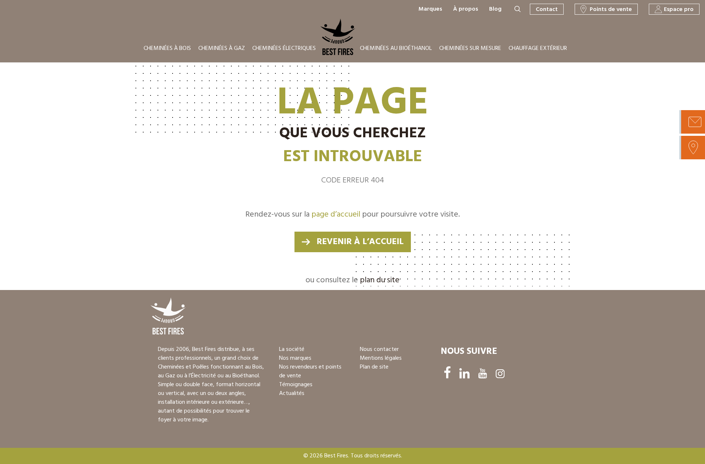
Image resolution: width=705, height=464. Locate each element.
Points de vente (611, 9)
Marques (430, 9)
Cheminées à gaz (221, 48)
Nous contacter (379, 349)
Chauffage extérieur (538, 48)
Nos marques (295, 358)
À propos (465, 9)
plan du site (380, 280)
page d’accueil (335, 214)
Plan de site (374, 367)
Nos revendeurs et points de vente (310, 371)
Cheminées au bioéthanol (396, 48)
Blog (495, 9)
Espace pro (679, 9)
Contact (547, 9)
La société (291, 349)
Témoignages (295, 384)
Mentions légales (381, 358)
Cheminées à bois (167, 48)
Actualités (291, 393)
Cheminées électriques (284, 48)
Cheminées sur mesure (470, 48)
